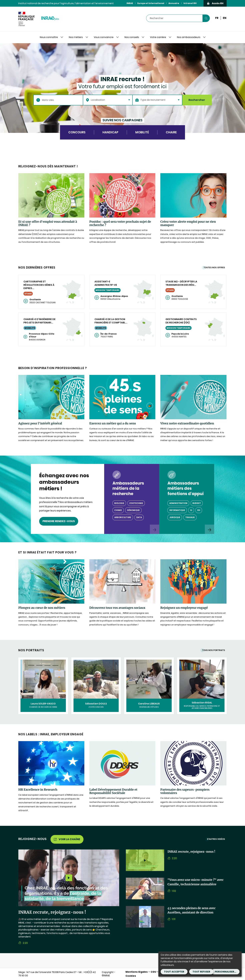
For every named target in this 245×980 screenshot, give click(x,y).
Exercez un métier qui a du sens (112, 423)
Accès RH (217, 3)
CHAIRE (171, 132)
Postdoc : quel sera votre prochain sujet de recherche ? (120, 223)
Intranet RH (190, 3)
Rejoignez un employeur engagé (184, 607)
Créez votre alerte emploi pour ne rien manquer (188, 223)
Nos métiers (76, 37)
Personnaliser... (225, 971)
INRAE (129, 3)
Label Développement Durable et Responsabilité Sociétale (113, 791)
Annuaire (173, 3)
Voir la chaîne (69, 839)
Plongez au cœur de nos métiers (41, 607)
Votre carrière (158, 37)
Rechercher (196, 100)
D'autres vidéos (216, 839)
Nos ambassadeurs (188, 37)
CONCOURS (77, 132)
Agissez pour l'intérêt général (40, 423)
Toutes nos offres (214, 267)
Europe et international (150, 3)
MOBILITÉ (142, 132)
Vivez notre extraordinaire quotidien (187, 423)
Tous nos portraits (213, 650)
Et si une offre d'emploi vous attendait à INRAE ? (47, 223)
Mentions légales (137, 971)
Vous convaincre (104, 37)
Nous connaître (49, 37)
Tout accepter (174, 971)
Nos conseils (131, 37)
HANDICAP (110, 132)
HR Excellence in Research (37, 789)
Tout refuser (201, 971)
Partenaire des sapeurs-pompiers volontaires (185, 791)
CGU (153, 971)
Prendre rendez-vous (58, 521)
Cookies (131, 975)
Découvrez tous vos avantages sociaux (117, 607)
